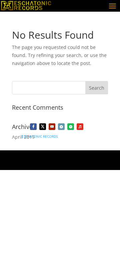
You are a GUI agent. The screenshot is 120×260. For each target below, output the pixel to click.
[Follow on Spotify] (70, 126)
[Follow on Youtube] (52, 126)
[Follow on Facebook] (33, 126)
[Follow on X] (42, 126)
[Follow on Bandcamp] (61, 126)
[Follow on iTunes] (80, 126)
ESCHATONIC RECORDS (40, 136)
